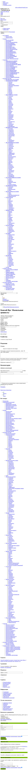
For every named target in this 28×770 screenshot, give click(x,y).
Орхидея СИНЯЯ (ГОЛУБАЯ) (12, 77)
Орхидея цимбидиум (10, 637)
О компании (6, 691)
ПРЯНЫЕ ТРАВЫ (10, 210)
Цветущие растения (10, 585)
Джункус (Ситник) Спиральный (15, 565)
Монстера (10, 238)
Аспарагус (10, 145)
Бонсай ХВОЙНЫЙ (10, 55)
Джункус (10, 224)
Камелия (10, 107)
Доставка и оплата (7, 5)
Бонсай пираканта (10, 423)
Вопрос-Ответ (9, 287)
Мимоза (10, 90)
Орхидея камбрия (10, 631)
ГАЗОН (7, 267)
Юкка (9, 254)
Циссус (10, 139)
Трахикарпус (11, 244)
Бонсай (4, 410)
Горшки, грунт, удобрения (9, 645)
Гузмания (10, 260)
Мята (9, 216)
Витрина (5, 685)
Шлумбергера (11, 126)
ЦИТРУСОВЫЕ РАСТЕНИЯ (12, 191)
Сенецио (10, 93)
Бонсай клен (8, 417)
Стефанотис (11, 131)
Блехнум (10, 227)
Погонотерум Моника (13, 564)
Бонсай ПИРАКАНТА (11, 51)
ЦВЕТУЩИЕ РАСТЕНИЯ (11, 94)
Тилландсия (11, 265)
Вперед (4, 393)
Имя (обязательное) (5, 370)
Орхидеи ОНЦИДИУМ (11, 71)
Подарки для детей (10, 283)
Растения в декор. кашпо (11, 408)
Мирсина (10, 162)
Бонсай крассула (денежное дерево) (13, 418)
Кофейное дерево (12, 182)
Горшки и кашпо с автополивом (13, 648)
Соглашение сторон (10, 288)
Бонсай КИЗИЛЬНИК (11, 44)
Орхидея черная (9, 639)
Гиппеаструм (11, 84)
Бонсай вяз (8, 412)
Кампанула (10, 108)
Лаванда (10, 212)
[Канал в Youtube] (1, 677)
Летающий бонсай (10, 431)
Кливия (10, 112)
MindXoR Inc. (24, 746)
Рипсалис (10, 168)
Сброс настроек (6, 707)
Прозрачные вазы (9, 277)
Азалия (10, 97)
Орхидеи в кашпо (10, 626)
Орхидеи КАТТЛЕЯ (10, 69)
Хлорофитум (11, 176)
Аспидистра (11, 146)
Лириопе (10, 161)
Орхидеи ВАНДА (10, 65)
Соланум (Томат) (12, 184)
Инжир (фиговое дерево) (13, 545)
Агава (9, 198)
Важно (7, 286)
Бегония (10, 98)
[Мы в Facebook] (2, 677)
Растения (7, 78)
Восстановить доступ (8, 708)
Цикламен (10, 125)
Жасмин (10, 106)
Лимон (9, 193)
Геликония (10, 259)
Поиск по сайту (6, 687)
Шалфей (10, 219)
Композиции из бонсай (11, 404)
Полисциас (10, 165)
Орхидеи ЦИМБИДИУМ (11, 73)
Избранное (5, 704)
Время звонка (4, 766)
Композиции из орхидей (11, 405)
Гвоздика (10, 82)
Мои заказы (5, 2)
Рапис (9, 242)
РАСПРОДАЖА (6, 695)
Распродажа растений (10, 433)
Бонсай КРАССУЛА (10, 47)
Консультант (6, 684)
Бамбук (10, 149)
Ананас (10, 178)
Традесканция (11, 134)
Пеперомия (10, 115)
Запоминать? (5, 24)
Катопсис (10, 261)
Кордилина (10, 157)
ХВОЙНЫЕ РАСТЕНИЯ (11, 185)
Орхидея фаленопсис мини (12, 628)
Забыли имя (5, 29)
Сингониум (11, 129)
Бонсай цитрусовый (10, 427)
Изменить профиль (7, 709)
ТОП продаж (6, 696)
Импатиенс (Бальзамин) (13, 85)
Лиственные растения (10, 476)
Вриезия (10, 258)
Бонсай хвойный (9, 426)
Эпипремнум (11, 140)
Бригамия (10, 200)
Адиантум (10, 226)
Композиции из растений (8, 402)
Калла (9, 110)
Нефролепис (11, 230)
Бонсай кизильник (10, 416)
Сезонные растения (10, 434)
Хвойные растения (10, 579)
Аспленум (10, 147)
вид (6, 35)
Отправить (3, 386)
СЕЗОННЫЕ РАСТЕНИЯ (11, 80)
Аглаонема (10, 143)
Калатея (10, 155)
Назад (4, 396)
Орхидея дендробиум (10, 630)
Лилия (9, 113)
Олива (9, 183)
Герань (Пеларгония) (13, 591)
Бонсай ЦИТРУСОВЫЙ (11, 56)
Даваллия (10, 228)
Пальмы (7, 512)
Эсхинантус (11, 141)
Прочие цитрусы (12, 196)
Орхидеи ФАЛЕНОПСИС (11, 63)
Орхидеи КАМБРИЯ (10, 68)
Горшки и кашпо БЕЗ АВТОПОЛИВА (10, 275)
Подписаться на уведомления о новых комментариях (14, 383)
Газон (7, 475)
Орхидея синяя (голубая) (11, 641)
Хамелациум (11, 175)
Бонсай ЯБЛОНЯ (9, 57)
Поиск (2, 294)
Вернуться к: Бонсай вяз (6, 390)
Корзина (5, 3)
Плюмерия (10, 117)
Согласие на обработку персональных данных (11, 736)
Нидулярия (10, 263)
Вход (4, 1)
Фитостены (8, 409)
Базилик (10, 211)
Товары (9, 37)
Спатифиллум (11, 121)
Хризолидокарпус (12, 251)
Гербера (10, 101)
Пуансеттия (11, 119)
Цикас (9, 252)
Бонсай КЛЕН (9, 45)
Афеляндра (10, 148)
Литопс (10, 203)
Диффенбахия (11, 153)
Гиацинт (10, 83)
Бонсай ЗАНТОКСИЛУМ (11, 42)
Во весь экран (9, 36)
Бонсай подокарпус (10, 424)
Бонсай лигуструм (10, 419)
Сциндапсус (11, 132)
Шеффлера (10, 253)
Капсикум (10, 181)
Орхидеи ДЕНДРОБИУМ (11, 66)
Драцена (10, 235)
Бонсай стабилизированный (12, 58)
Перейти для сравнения (6, 667)
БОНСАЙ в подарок (10, 284)
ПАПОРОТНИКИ (10, 225)
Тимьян (10, 218)
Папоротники (9, 535)
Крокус (10, 89)
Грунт (7, 279)
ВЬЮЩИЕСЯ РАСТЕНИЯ (12, 127)
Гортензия (10, 105)
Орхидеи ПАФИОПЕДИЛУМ (12, 72)
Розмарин (10, 217)
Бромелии (8, 448)
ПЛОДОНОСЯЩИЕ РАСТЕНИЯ (13, 177)
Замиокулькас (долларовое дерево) (16, 488)
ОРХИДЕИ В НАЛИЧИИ (11, 61)
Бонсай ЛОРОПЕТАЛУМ (11, 49)
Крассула (10, 158)
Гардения (10, 99)
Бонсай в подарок (10, 643)
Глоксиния (10, 104)
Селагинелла (11, 505)
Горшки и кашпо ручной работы (13, 646)
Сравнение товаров (7, 702)
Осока (9, 221)
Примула (10, 118)
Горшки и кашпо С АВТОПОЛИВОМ (10, 272)
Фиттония (10, 174)
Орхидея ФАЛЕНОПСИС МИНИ (13, 64)
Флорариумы (9, 403)
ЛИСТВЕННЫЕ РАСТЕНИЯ (12, 142)
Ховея (9, 249)
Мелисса (10, 214)
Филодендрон (11, 135)
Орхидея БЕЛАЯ (9, 75)
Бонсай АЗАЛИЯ (9, 40)
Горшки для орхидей (10, 276)
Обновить (10, 384)
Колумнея (10, 128)
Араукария (10, 186)
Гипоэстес (10, 150)
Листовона (10, 237)
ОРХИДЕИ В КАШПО (11, 62)
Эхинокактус (11, 207)
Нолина (10, 240)
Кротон (10, 160)
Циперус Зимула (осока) (13, 563)
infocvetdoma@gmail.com (21, 7)
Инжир (10, 179)
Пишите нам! (3, 739)
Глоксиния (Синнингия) (13, 594)
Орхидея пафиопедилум (11, 636)
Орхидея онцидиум (10, 635)
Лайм (9, 192)
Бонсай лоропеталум (10, 420)
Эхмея (9, 266)
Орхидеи (5, 59)
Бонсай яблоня (9, 429)
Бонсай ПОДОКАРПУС (11, 52)
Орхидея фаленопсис (10, 627)
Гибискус (10, 103)
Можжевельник (11, 189)
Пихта (9, 190)
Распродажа (5, 401)
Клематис (10, 86)
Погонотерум (11, 223)
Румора (10, 232)
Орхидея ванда (9, 629)
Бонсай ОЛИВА (9, 50)
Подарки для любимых (8, 642)
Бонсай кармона (9, 415)
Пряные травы (9, 551)
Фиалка (10, 122)
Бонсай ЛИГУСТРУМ (11, 48)
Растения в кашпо (10, 406)
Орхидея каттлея (9, 632)
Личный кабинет (7, 682)
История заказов (6, 683)
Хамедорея (10, 247)
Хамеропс (10, 248)
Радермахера (11, 167)
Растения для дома (7, 432)
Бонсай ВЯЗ (8, 41)
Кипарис (10, 188)
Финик (9, 246)
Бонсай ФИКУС (9, 54)
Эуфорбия (10, 205)
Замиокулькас (11, 154)
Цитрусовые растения (10, 617)
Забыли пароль (6, 28)
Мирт (9, 163)
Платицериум (11, 231)
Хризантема (11, 124)
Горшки (7, 268)
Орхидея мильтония (10, 634)
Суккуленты (8, 566)
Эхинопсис (10, 209)
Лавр (9, 213)
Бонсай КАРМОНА (10, 43)
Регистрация (3, 19)
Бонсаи (5, 38)
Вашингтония (11, 234)
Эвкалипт (10, 220)
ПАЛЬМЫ (8, 233)
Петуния (10, 92)
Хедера (10, 136)
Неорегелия (11, 262)
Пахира (10, 241)
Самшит (10, 169)
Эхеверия (10, 206)
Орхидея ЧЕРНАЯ (10, 76)
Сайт (22, 372)
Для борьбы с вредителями (12, 281)
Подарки (7, 282)
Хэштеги (5, 705)
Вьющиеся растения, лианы (12, 460)
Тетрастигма (11, 133)
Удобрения (8, 280)
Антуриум (10, 96)
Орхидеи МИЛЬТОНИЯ (11, 70)
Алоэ (9, 199)
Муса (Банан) (11, 239)
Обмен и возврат (7, 694)
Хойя (9, 138)
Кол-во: (2, 326)
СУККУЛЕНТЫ (9, 197)
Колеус (9, 87)
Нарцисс (10, 91)
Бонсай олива (9, 422)
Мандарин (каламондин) (13, 195)
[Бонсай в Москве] (5, 11)
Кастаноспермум (12, 156)
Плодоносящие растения (11, 543)
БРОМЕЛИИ (9, 255)
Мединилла (10, 114)
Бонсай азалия (9, 411)
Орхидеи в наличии (10, 624)
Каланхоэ (10, 111)
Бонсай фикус (9, 425)
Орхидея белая (9, 638)
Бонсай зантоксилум (10, 413)
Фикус (9, 172)
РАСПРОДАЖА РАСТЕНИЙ (12, 79)
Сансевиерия (11, 170)
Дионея (10, 151)
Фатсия (10, 245)
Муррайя (10, 164)
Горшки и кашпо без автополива (13, 649)
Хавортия (10, 204)
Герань (9, 100)
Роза (9, 120)
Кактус (9, 202)
